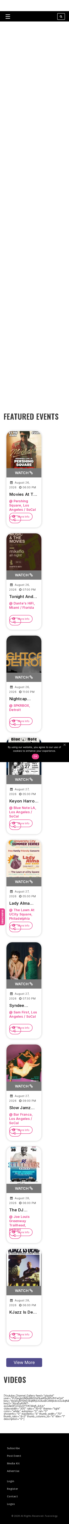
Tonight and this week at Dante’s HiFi (22, 596)
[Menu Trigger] (8, 16)
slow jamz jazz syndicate (20, 1107)
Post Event (14, 1456)
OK (35, 756)
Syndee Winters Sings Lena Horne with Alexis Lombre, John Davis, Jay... (23, 1005)
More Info (23, 516)
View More (24, 1362)
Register (12, 1488)
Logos (11, 1504)
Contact (12, 1496)
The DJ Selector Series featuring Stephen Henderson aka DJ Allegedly (20, 1210)
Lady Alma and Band (19, 903)
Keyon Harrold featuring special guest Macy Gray (23, 801)
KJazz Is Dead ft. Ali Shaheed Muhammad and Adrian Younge (23, 1312)
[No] (64, 745)
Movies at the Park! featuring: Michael (23, 494)
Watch (22, 473)
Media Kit (13, 1463)
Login (10, 1481)
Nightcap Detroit (18, 699)
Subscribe (2, 917)
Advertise (13, 1471)
